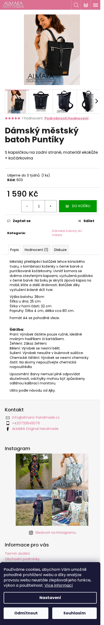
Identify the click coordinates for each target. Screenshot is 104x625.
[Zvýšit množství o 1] (50, 206)
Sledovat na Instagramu (55, 532)
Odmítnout (26, 613)
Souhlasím (74, 613)
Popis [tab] (14, 249)
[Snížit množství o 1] (27, 206)
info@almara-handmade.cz (35, 417)
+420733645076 (26, 423)
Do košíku (81, 206)
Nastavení (50, 597)
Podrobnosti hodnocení (67, 118)
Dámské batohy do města (67, 233)
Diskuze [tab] (60, 249)
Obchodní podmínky (22, 559)
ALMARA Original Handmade (35, 428)
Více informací (59, 585)
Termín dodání (17, 553)
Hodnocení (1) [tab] (36, 249)
